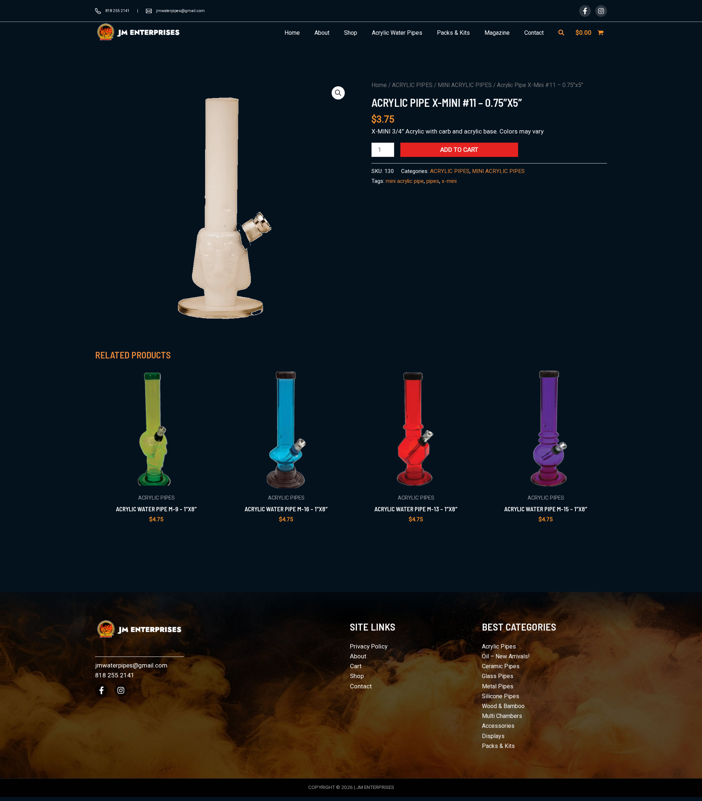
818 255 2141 (117, 10)
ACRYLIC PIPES (412, 85)
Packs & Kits (498, 745)
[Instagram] (601, 11)
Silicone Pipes (500, 696)
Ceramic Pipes (501, 666)
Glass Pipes (497, 676)
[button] (561, 32)
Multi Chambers (502, 715)
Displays (493, 736)
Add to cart (459, 149)
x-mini (449, 181)
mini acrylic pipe (405, 181)
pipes (432, 181)
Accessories (498, 725)
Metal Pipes (497, 686)
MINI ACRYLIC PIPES (465, 85)
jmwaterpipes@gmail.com (180, 10)
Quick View (156, 482)
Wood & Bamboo (503, 706)
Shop (357, 676)
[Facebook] (585, 11)
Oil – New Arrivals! (506, 656)
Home (379, 85)
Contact (361, 686)
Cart (356, 666)
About (358, 656)
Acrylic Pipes (499, 646)
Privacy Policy (369, 646)
